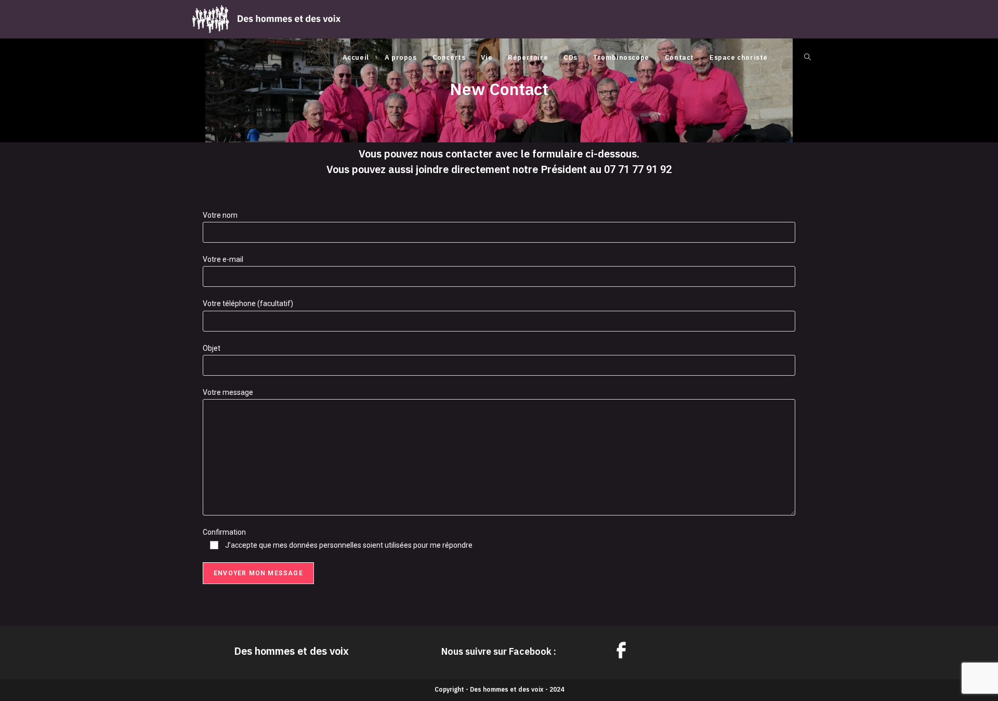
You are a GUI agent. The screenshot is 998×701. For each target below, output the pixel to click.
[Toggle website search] (807, 57)
